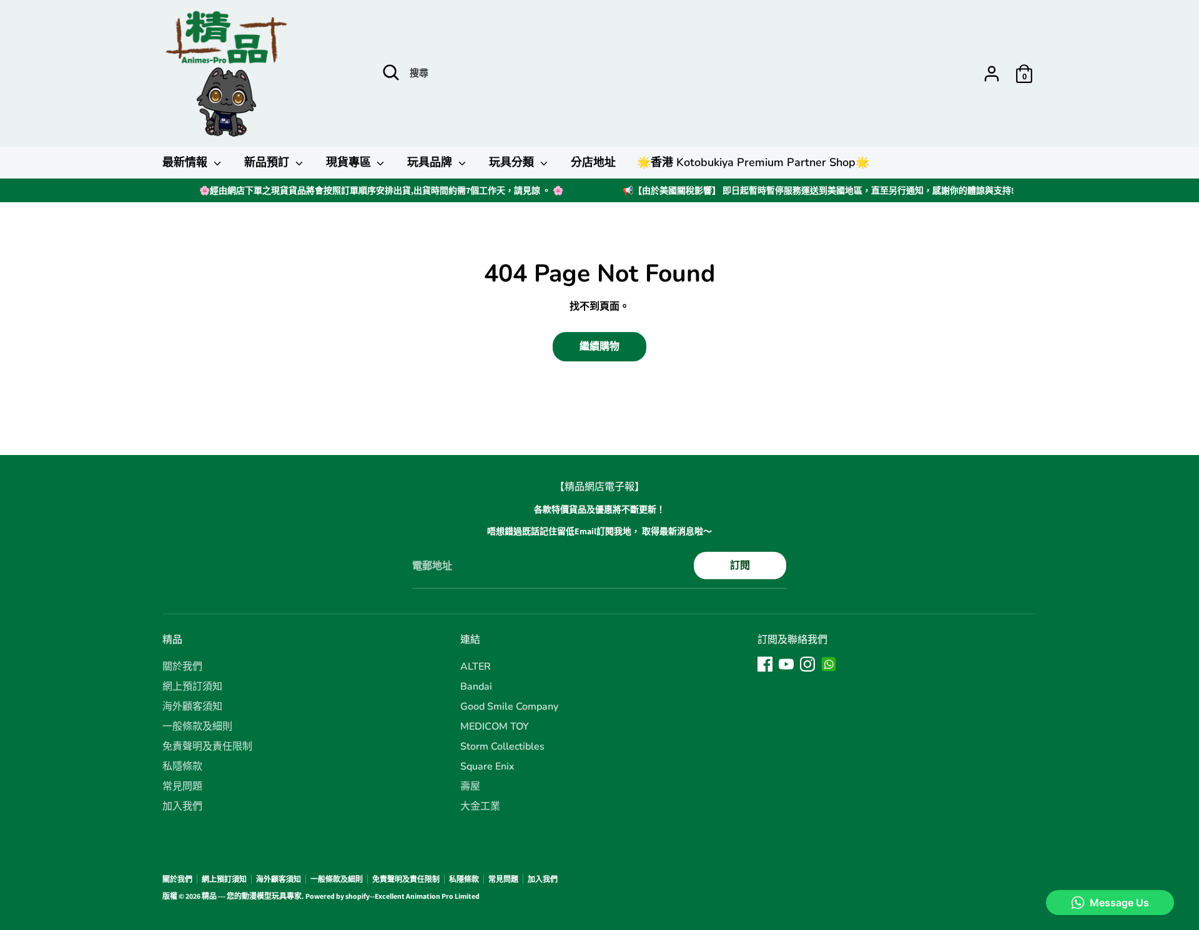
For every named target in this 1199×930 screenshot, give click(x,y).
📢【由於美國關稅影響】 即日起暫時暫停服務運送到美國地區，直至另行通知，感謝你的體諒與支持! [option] (818, 190)
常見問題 (182, 786)
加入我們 (182, 806)
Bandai (476, 686)
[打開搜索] (390, 72)
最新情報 (186, 162)
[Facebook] (764, 664)
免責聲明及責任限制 (207, 746)
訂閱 (740, 565)
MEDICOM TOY (494, 726)
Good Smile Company (509, 706)
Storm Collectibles (502, 746)
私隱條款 (182, 766)
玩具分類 (513, 162)
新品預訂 (268, 162)
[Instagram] (807, 664)
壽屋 (470, 786)
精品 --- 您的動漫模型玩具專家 (252, 896)
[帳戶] (991, 73)
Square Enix (487, 766)
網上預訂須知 (192, 686)
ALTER (475, 666)
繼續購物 (599, 346)
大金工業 (480, 806)
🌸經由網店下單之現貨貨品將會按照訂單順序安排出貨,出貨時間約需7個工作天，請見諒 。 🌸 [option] (381, 190)
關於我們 (182, 666)
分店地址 (593, 162)
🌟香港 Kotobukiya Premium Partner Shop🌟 (753, 162)
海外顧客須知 (192, 706)
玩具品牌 (431, 162)
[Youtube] (786, 664)
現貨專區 (350, 162)
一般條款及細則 (197, 726)
